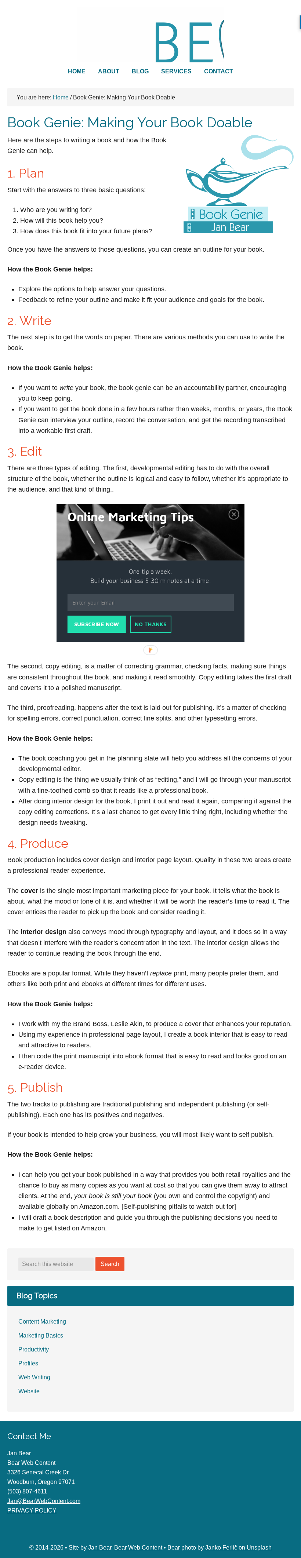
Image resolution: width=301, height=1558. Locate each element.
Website (29, 1391)
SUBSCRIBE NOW (96, 624)
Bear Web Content (150, 34)
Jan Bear (99, 1547)
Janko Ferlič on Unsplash (238, 1547)
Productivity (33, 1349)
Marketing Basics (40, 1335)
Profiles (28, 1363)
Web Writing (34, 1377)
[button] (140, 517)
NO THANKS (151, 624)
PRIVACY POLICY (32, 1510)
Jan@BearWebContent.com (43, 1501)
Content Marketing (42, 1321)
